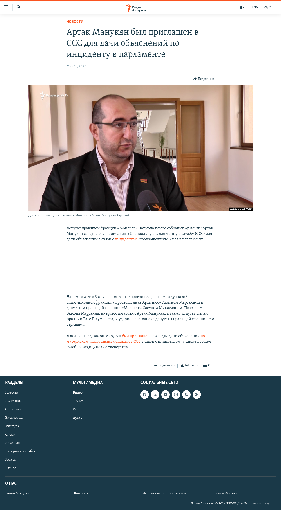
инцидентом (126, 239)
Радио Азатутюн (18, 493)
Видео (78, 392)
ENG (255, 7)
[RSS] (186, 394)
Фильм (78, 401)
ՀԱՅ (267, 7)
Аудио (77, 418)
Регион (10, 459)
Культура (12, 426)
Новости (75, 22)
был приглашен (136, 336)
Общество (13, 409)
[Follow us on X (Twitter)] (155, 394)
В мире (10, 468)
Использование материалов (164, 493)
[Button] (203, 79)
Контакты (81, 493)
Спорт (10, 434)
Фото (76, 409)
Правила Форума (224, 493)
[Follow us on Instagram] (176, 394)
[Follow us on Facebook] (144, 394)
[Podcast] (197, 394)
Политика (13, 401)
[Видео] (242, 7)
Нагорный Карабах (20, 451)
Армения (12, 443)
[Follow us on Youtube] (165, 394)
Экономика (14, 418)
